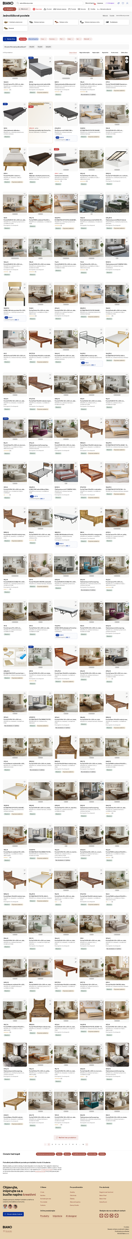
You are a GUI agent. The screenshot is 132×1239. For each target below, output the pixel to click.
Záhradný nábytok (105, 9)
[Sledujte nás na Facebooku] (106, 1215)
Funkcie (42, 1205)
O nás (42, 1192)
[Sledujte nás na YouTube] (111, 1215)
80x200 (32, 47)
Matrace (67, 1154)
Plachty (59, 1154)
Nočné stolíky (92, 1154)
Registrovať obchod (106, 1192)
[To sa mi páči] (24, 58)
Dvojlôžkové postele (79, 1154)
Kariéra (42, 1195)
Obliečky (102, 1154)
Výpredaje (39, 9)
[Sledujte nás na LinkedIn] (116, 1215)
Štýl (61, 39)
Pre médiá (43, 1202)
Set (78, 39)
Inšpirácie (100, 3)
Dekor (69, 39)
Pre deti (49, 9)
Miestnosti (24, 9)
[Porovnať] (24, 61)
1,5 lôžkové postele (46, 1169)
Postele (73, 9)
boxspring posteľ (40, 1171)
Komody (83, 9)
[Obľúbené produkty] (123, 3)
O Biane (43, 1187)
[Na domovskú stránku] (8, 3)
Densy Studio (74, 1205)
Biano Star (103, 1198)
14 (83, 1144)
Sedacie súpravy (61, 9)
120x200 (48, 47)
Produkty (44, 1216)
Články (72, 1198)
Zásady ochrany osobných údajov (118, 1229)
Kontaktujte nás (45, 1198)
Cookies (126, 1227)
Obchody (73, 1195)
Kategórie (10, 9)
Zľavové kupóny (90, 3)
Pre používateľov (76, 1187)
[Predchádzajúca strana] (45, 1144)
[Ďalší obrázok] (25, 67)
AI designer (111, 3)
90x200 (40, 47)
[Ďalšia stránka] (86, 1144)
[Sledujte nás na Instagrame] (101, 1215)
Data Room (103, 1202)
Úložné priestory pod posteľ (45, 1154)
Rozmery (52, 39)
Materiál (86, 39)
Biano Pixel (103, 1195)
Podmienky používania (122, 1231)
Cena (42, 39)
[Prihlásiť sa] (127, 3)
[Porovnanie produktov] (118, 3)
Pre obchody (104, 1187)
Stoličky (93, 9)
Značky (72, 1192)
